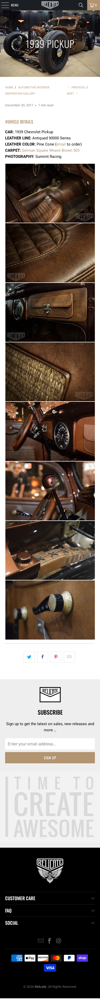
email (61, 144)
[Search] (81, 5)
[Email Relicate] (41, 941)
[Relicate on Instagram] (59, 941)
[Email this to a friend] (69, 657)
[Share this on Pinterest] (56, 657)
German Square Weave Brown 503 (50, 150)
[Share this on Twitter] (29, 657)
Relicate (40, 987)
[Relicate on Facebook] (50, 941)
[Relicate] (50, 5)
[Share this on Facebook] (42, 657)
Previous (78, 87)
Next (71, 93)
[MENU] (2, 5)
